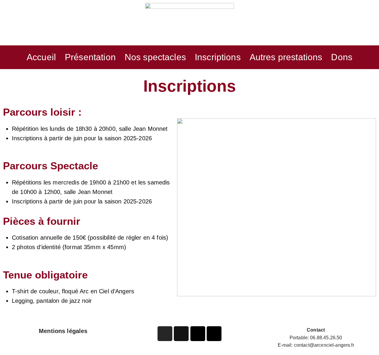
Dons (341, 57)
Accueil (41, 57)
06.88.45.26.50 (326, 337)
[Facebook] (181, 333)
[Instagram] (165, 333)
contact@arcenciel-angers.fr (324, 345)
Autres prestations (286, 57)
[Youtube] (197, 333)
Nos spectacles (155, 57)
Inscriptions (218, 57)
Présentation (90, 57)
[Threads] (214, 333)
